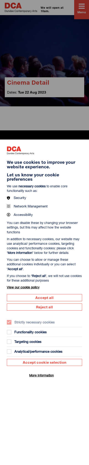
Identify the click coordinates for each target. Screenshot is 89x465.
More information (41, 375)
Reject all (44, 307)
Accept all (44, 298)
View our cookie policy (23, 287)
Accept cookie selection (44, 362)
